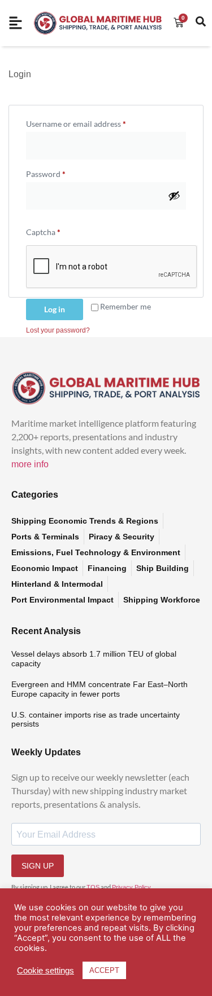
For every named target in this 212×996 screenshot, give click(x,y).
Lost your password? (58, 330)
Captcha (43, 232)
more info (30, 464)
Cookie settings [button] (45, 970)
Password (61, 172)
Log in (54, 309)
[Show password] (174, 195)
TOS (92, 887)
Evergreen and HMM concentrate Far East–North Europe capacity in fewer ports (99, 689)
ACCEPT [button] (104, 970)
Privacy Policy (131, 887)
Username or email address (92, 122)
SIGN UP (37, 865)
